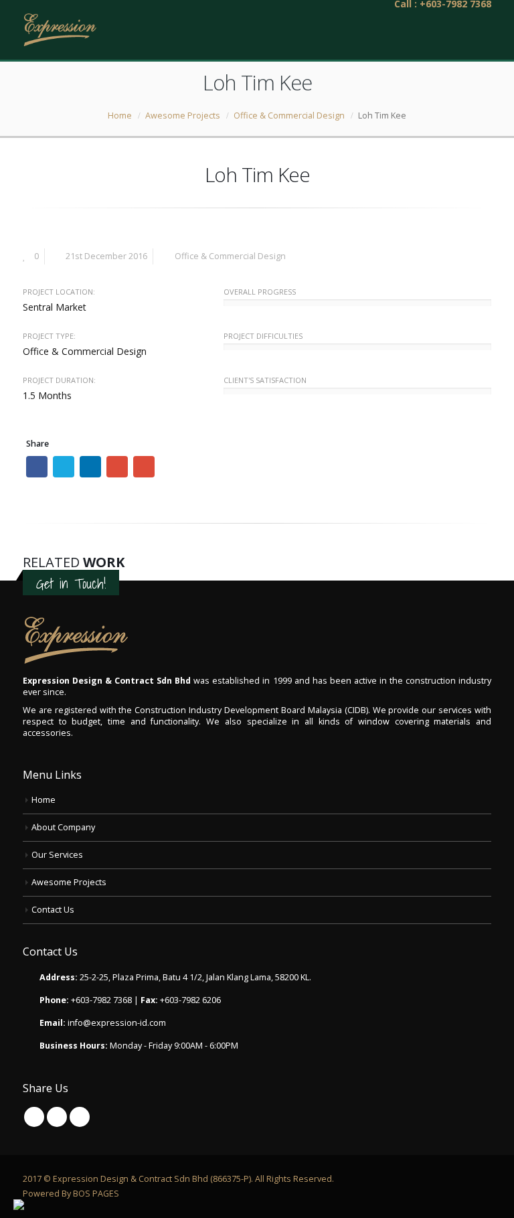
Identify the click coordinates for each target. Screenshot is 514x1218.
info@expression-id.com (117, 1023)
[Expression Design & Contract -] (59, 29)
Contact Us (52, 909)
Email (144, 466)
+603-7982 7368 (101, 1000)
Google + (117, 466)
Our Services (57, 854)
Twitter (63, 466)
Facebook (37, 466)
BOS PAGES (96, 1193)
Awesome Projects (68, 882)
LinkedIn (90, 466)
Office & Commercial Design (230, 256)
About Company (63, 827)
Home (43, 800)
